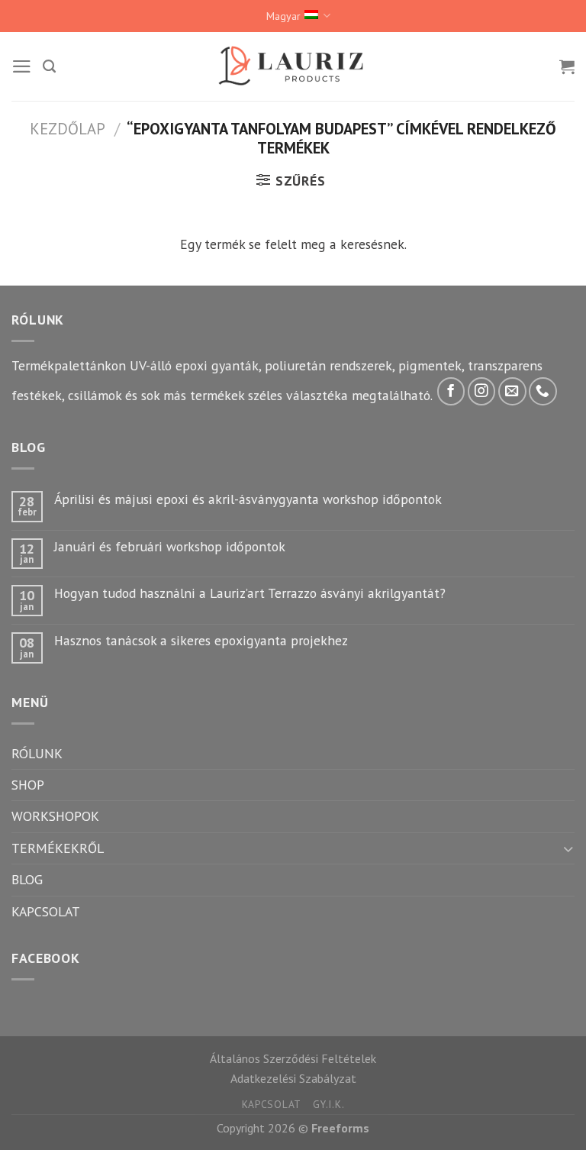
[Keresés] (49, 66)
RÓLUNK (37, 753)
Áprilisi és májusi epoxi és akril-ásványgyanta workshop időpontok (248, 499)
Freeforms (340, 1127)
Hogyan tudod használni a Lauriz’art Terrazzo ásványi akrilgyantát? (250, 593)
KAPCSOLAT (45, 911)
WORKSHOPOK (55, 816)
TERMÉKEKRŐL (57, 848)
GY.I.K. (328, 1104)
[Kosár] (567, 66)
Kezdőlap (67, 128)
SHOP (27, 784)
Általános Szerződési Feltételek (293, 1058)
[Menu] (21, 66)
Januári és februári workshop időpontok (169, 546)
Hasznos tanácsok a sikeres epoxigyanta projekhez (201, 640)
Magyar (283, 16)
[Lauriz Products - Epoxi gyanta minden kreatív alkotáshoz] (293, 66)
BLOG (27, 879)
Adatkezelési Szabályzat (293, 1078)
